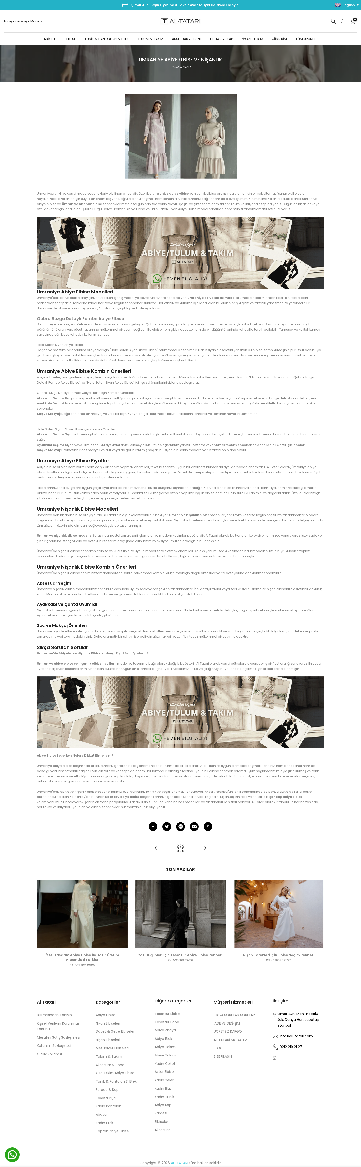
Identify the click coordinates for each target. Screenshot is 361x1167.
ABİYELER (51, 38)
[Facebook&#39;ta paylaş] (153, 826)
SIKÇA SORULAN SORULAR (234, 1015)
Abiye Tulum (165, 1055)
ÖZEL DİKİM (254, 38)
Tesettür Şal (106, 1098)
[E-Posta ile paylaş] (194, 826)
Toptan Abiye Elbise (112, 1131)
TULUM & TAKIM (150, 38)
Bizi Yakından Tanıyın (54, 1015)
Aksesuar (162, 1129)
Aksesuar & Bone (110, 1064)
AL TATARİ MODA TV (230, 1039)
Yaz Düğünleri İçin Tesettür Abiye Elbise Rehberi (180, 954)
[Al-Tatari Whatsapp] (180, 252)
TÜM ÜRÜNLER (306, 38)
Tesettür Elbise (167, 1013)
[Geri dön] (180, 848)
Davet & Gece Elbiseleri (115, 1031)
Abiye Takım (165, 1046)
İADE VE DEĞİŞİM (227, 1023)
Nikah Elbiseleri (108, 1023)
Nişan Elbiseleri (108, 1039)
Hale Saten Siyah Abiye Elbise (60, 345)
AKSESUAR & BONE (187, 38)
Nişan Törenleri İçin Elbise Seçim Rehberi (278, 954)
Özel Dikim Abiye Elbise (115, 1072)
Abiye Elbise (105, 1015)
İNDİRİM (281, 38)
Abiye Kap (163, 1104)
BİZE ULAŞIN (223, 1056)
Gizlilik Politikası (49, 1054)
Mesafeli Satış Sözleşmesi (58, 1037)
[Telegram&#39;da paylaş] (180, 826)
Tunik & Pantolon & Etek (116, 1081)
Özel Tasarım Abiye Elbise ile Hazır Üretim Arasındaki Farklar (82, 957)
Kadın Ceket (165, 1063)
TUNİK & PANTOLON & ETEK (106, 38)
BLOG (218, 1048)
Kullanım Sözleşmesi (54, 1045)
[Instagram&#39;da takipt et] (274, 1058)
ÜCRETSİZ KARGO (228, 1031)
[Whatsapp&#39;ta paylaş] (208, 826)
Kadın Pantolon (108, 1106)
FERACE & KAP (221, 38)
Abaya (101, 1114)
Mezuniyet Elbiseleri (112, 1048)
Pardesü (161, 1113)
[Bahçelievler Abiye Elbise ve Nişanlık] (156, 848)
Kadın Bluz (163, 1088)
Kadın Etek (104, 1122)
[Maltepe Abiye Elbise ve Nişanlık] (205, 848)
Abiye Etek (163, 1038)
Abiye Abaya (165, 1030)
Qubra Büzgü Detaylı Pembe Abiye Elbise (80, 318)
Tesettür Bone (167, 1022)
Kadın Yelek (164, 1080)
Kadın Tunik (164, 1096)
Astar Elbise (164, 1071)
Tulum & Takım (109, 1056)
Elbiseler (161, 1121)
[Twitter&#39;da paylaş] (166, 826)
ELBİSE (71, 38)
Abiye (25, 21)
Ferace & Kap (107, 1089)
